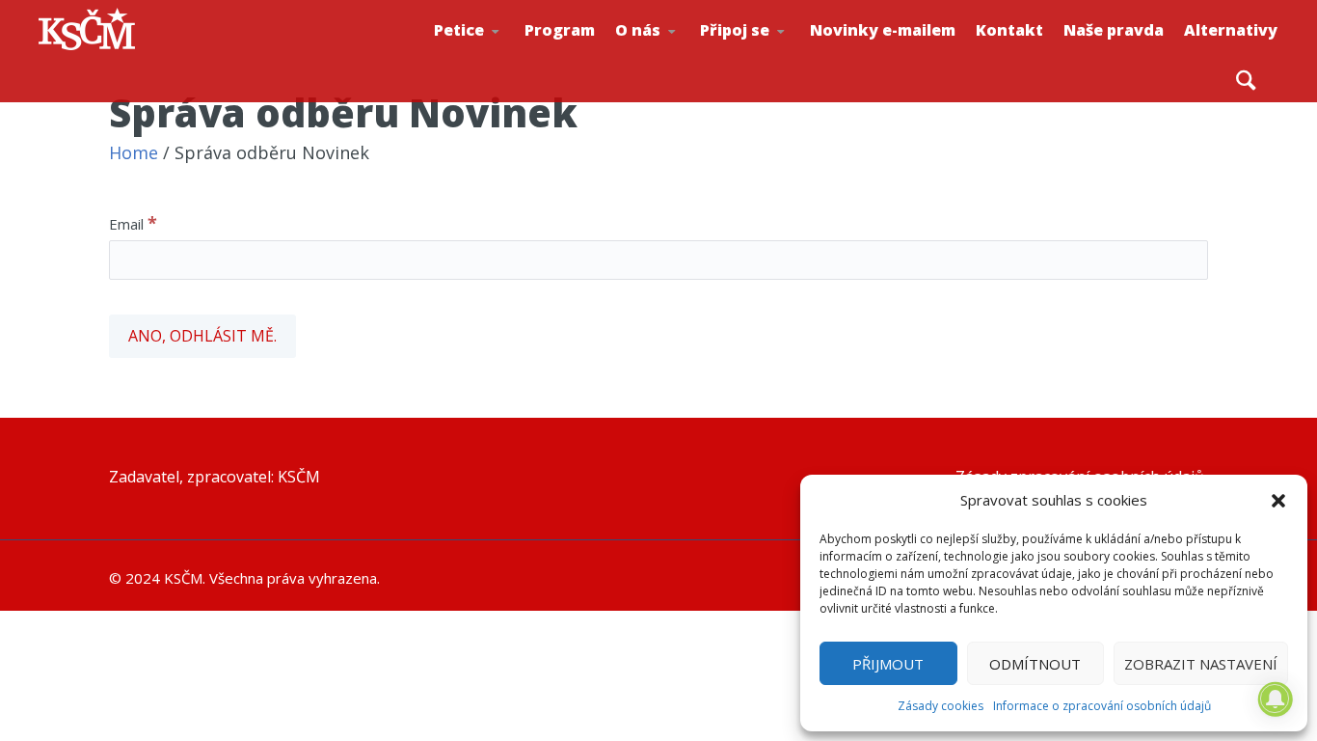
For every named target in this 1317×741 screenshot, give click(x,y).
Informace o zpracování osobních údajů (1102, 706)
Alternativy (1230, 30)
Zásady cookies (940, 706)
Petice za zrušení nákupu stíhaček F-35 (503, 59)
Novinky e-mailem (882, 30)
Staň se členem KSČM (765, 59)
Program (559, 30)
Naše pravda (1113, 30)
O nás (637, 30)
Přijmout (888, 663)
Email (133, 223)
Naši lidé (681, 57)
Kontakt (1009, 30)
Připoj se (734, 30)
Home (133, 152)
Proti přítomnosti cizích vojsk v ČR (494, 51)
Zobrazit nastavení (1200, 663)
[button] (1278, 500)
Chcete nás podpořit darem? (677, 52)
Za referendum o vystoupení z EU (498, 53)
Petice (459, 30)
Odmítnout (1035, 663)
